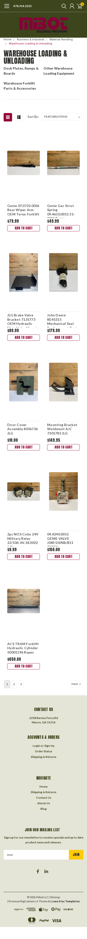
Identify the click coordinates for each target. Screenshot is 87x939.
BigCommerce (29, 901)
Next (75, 684)
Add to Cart (24, 228)
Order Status (43, 751)
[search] (63, 6)
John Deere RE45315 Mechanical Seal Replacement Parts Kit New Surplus (63, 320)
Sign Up (49, 745)
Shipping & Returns (43, 757)
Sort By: (33, 117)
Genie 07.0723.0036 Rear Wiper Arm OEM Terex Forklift (23, 210)
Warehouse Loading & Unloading (30, 43)
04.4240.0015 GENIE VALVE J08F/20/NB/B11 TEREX (60, 539)
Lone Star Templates (65, 901)
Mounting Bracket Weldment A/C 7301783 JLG (62, 429)
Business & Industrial (30, 39)
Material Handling (61, 39)
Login (36, 745)
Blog (43, 809)
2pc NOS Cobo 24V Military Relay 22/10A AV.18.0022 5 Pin (22, 539)
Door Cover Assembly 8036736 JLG (22, 429)
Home (8, 39)
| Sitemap (54, 897)
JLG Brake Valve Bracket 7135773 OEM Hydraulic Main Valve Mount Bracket (22, 320)
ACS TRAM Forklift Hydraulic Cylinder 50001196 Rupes (23, 648)
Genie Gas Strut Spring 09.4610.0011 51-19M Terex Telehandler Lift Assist (61, 211)
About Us (43, 803)
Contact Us (43, 797)
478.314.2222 (22, 6)
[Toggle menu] (6, 8)
